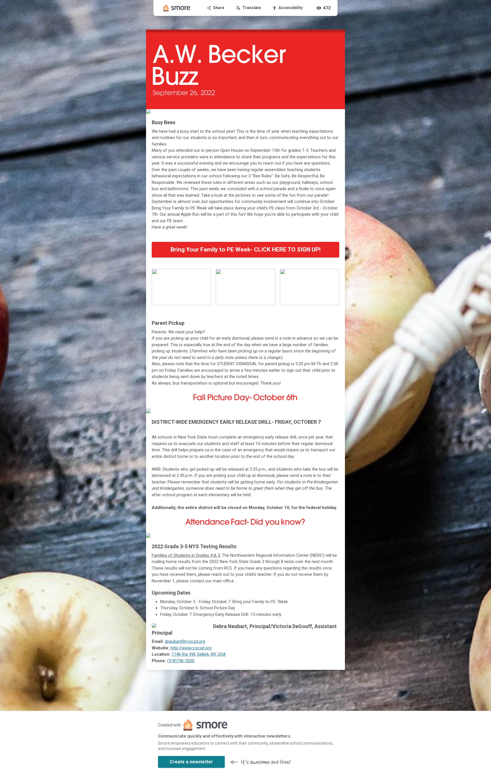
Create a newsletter (191, 761)
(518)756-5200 (180, 660)
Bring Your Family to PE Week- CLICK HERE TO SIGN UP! (245, 249)
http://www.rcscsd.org (190, 648)
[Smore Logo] (176, 8)
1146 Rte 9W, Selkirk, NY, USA (199, 654)
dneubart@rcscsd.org (185, 641)
